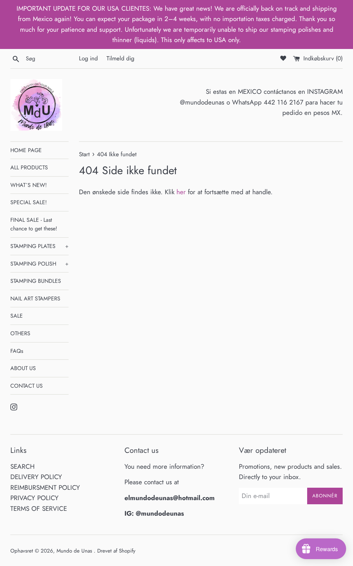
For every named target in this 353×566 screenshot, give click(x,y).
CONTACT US (26, 386)
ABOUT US (23, 368)
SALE (16, 316)
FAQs (16, 351)
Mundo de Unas (75, 551)
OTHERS (20, 333)
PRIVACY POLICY (34, 498)
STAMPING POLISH (39, 264)
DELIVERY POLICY (36, 476)
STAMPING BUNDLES (35, 281)
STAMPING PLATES (39, 246)
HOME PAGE (26, 150)
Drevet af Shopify (116, 551)
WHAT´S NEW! (28, 185)
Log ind (88, 58)
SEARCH (22, 466)
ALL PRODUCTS (29, 167)
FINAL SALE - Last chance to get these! (33, 224)
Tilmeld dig (120, 58)
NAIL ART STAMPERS (35, 298)
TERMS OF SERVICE (38, 508)
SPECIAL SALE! (28, 202)
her (181, 192)
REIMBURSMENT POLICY (45, 487)
